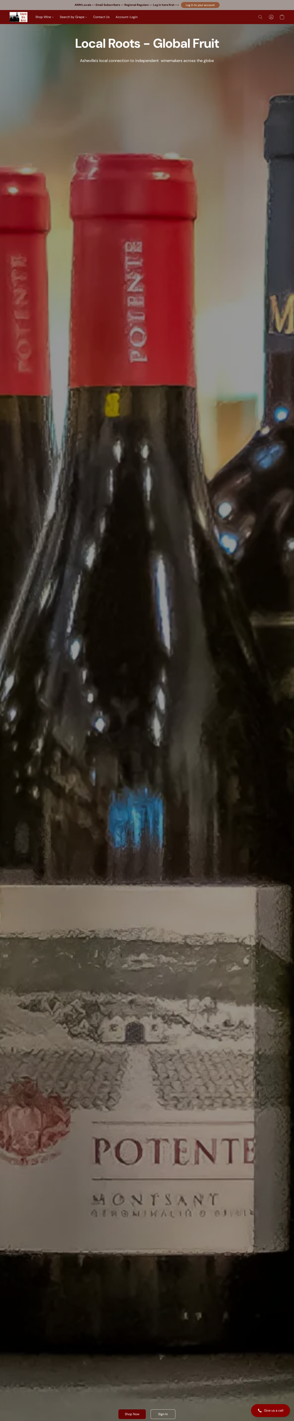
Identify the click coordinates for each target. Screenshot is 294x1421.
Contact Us (101, 17)
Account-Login (127, 17)
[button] (200, 5)
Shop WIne (43, 17)
